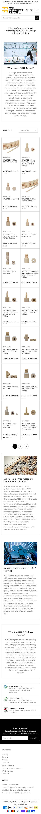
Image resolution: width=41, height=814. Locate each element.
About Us (5, 774)
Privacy (4, 760)
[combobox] (20, 18)
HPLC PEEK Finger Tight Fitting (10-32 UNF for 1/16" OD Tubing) (29, 163)
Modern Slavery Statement (12, 768)
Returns (5, 757)
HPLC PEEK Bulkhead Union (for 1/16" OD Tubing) (11, 351)
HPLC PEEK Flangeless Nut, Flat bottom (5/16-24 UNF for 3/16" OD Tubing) (30, 274)
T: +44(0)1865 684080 (10, 784)
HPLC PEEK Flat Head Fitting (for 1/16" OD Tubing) (30, 312)
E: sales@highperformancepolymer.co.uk (18, 787)
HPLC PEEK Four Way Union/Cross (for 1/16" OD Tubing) (30, 351)
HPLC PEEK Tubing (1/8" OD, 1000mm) (29, 200)
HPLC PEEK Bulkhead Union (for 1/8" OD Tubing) (29, 388)
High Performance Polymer (18, 802)
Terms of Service (8, 765)
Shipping (5, 763)
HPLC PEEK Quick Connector (9, 272)
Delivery (5, 754)
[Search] (37, 18)
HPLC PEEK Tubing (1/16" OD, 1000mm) (10, 161)
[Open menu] (37, 10)
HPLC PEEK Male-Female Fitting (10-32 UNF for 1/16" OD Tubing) (10, 313)
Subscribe (33, 738)
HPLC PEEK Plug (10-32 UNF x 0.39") (29, 235)
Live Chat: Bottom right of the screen (16, 790)
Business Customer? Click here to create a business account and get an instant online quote (20, 2)
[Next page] (26, 446)
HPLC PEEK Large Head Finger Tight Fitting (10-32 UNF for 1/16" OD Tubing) (29, 426)
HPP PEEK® (7, 157)
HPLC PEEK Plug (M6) (11, 199)
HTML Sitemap (7, 771)
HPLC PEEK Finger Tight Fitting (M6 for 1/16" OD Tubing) (10, 236)
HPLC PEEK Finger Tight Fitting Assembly (9, 425)
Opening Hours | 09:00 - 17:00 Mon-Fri (16, 793)
